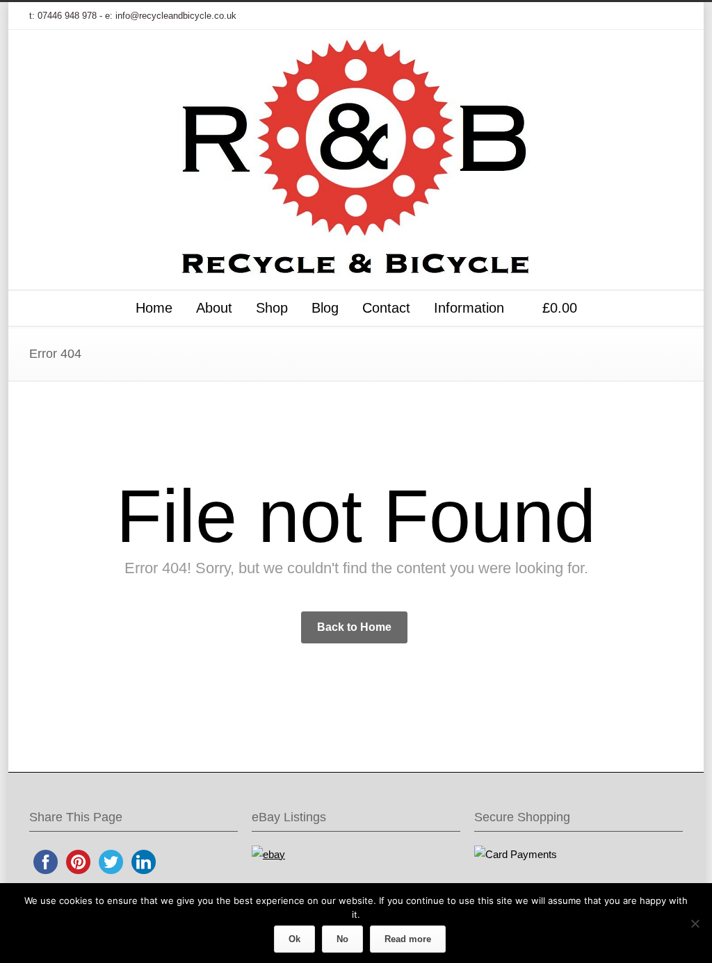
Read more (408, 939)
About (214, 307)
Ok (294, 939)
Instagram (613, 16)
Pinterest (641, 16)
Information (469, 307)
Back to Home (354, 627)
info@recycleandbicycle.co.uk (175, 15)
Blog (325, 307)
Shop (272, 307)
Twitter (530, 16)
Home (154, 307)
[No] (695, 923)
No (342, 939)
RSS (669, 16)
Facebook (558, 16)
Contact (386, 307)
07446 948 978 (67, 15)
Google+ (585, 16)
